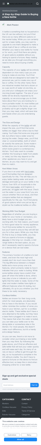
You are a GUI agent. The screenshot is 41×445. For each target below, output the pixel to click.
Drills (4, 411)
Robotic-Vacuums (8, 415)
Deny (29, 435)
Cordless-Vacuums (9, 407)
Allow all (20, 439)
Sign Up (34, 385)
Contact (24, 403)
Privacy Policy (27, 407)
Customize (12, 435)
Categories (26, 415)
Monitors (5, 403)
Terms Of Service (28, 411)
